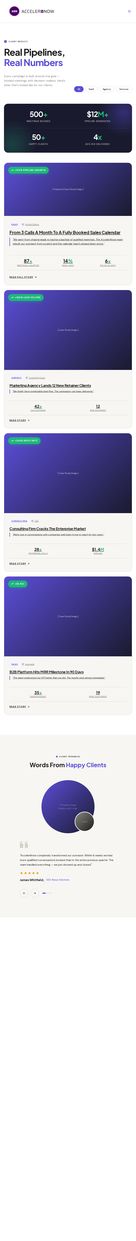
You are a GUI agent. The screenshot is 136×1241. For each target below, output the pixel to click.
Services (124, 89)
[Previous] (24, 893)
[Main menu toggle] (129, 11)
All (79, 89)
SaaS (91, 89)
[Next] (35, 893)
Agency (107, 89)
